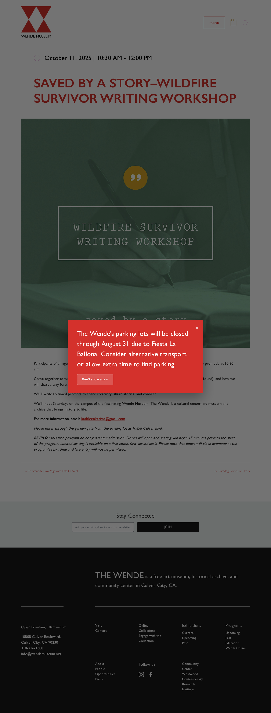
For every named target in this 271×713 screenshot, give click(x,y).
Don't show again (95, 379)
